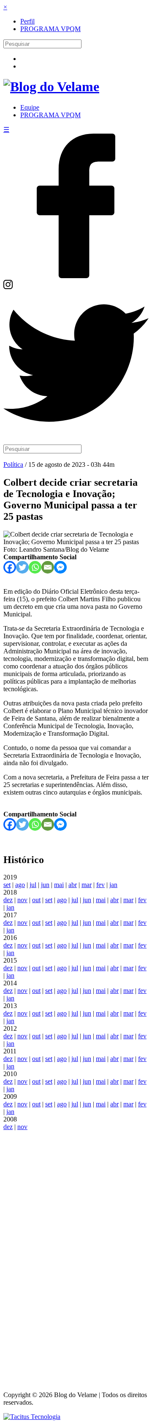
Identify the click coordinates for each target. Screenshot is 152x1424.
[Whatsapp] (35, 567)
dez (8, 899)
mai (59, 884)
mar (86, 884)
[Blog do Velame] (51, 86)
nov (22, 899)
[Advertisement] (76, 1257)
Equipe (29, 107)
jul (33, 884)
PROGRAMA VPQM (50, 28)
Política (13, 464)
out (36, 899)
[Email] (47, 567)
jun (45, 884)
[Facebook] (76, 275)
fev (100, 884)
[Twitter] (76, 433)
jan (113, 884)
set (7, 884)
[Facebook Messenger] (60, 567)
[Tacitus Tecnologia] (31, 1416)
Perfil (27, 21)
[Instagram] (8, 286)
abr (72, 884)
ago (20, 884)
